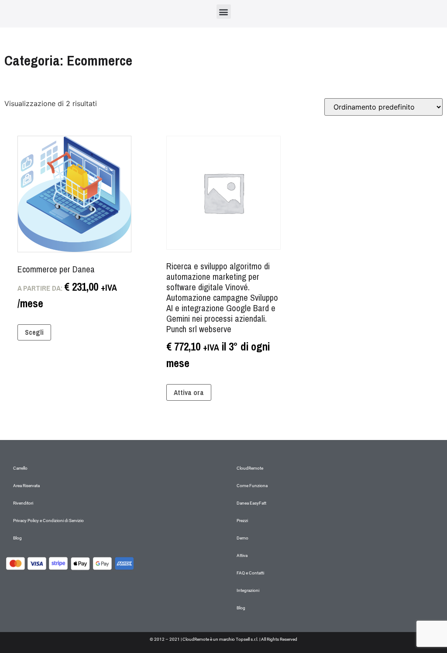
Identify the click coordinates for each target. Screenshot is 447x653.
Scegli (34, 332)
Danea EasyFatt (251, 503)
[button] (224, 11)
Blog (17, 538)
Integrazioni (248, 590)
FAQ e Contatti (250, 573)
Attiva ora (189, 392)
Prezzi (242, 520)
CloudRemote (250, 468)
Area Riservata (26, 485)
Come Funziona (252, 485)
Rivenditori (23, 503)
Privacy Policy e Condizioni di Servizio (48, 520)
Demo (242, 538)
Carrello (20, 468)
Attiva (242, 555)
